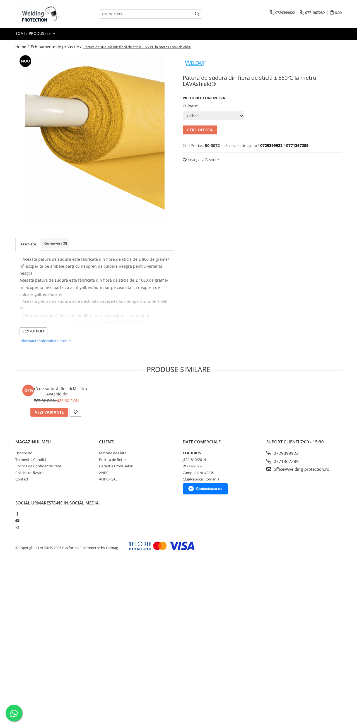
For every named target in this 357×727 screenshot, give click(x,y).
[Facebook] (17, 513)
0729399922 (285, 453)
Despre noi (24, 452)
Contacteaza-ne (209, 489)
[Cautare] (197, 14)
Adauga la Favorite (203, 159)
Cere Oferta (200, 129)
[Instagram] (17, 527)
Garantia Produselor (115, 465)
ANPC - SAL (108, 479)
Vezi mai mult (33, 331)
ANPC (103, 472)
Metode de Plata (112, 452)
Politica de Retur (112, 459)
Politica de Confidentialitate (38, 465)
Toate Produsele (33, 33)
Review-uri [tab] (55, 243)
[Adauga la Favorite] (75, 412)
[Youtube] (17, 520)
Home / (22, 46)
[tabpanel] (94, 137)
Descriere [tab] (28, 244)
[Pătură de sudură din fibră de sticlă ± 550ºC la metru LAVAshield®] (94, 137)
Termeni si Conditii (30, 459)
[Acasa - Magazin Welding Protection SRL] (43, 14)
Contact (21, 479)
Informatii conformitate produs (45, 340)
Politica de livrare (29, 472)
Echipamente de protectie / (57, 46)
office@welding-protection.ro (300, 469)
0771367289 (285, 461)
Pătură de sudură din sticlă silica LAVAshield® (56, 391)
